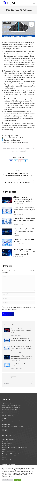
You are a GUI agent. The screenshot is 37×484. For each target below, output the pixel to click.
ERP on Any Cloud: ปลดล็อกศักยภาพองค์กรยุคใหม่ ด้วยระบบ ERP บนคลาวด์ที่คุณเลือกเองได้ (24, 252)
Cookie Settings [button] (7, 480)
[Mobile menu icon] (34, 3)
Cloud (17, 151)
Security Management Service (10, 456)
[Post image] (7, 200)
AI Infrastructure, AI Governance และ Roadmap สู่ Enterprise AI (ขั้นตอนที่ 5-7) (22, 199)
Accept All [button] (17, 480)
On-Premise (22, 151)
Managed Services (7, 444)
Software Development (9, 460)
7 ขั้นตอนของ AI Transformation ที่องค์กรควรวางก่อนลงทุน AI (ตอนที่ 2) (24, 210)
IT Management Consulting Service (12, 454)
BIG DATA (4, 450)
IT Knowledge (7, 22)
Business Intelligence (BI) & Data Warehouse (14, 448)
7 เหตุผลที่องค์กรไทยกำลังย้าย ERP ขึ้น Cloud (23, 240)
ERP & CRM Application (8, 440)
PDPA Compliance (7, 458)
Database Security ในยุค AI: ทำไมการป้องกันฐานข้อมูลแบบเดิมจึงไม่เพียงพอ (24, 231)
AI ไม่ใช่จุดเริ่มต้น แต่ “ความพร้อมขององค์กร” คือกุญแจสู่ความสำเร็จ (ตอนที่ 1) (24, 220)
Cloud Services (6, 442)
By (21, 148)
